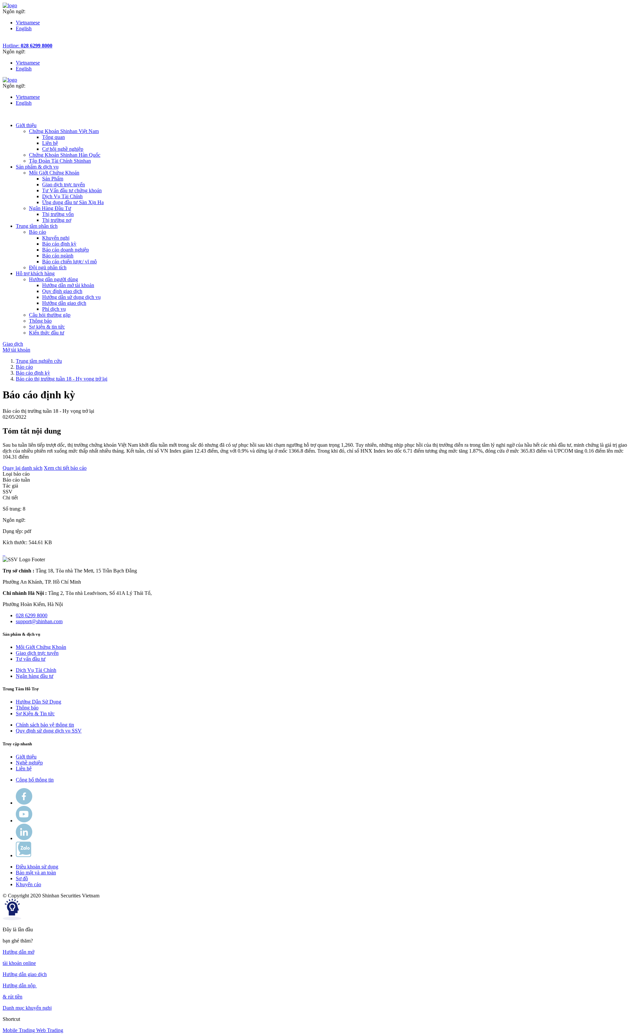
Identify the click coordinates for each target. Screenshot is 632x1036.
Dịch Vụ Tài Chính (62, 196)
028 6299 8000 (31, 615)
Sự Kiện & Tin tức (35, 713)
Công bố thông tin (35, 780)
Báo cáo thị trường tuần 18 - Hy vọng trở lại (61, 379)
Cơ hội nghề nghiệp (62, 149)
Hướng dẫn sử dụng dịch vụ (71, 297)
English (24, 28)
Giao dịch (13, 344)
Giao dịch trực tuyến (63, 184)
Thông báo (27, 707)
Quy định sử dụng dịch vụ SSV (49, 730)
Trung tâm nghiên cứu (39, 361)
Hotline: (27, 45)
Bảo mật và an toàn (36, 872)
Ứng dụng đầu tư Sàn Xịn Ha (73, 202)
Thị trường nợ (56, 220)
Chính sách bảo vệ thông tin (45, 725)
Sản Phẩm (52, 178)
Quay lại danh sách (22, 468)
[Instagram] (24, 838)
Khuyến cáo (28, 884)
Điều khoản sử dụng (37, 866)
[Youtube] (24, 820)
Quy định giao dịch (62, 291)
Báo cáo (24, 367)
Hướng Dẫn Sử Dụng (38, 701)
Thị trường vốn (58, 214)
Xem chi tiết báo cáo (65, 468)
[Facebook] (24, 803)
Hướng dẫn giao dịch (64, 303)
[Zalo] (23, 855)
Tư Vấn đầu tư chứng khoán (72, 190)
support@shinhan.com (39, 621)
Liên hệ (50, 143)
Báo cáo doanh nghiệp (65, 249)
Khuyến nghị (55, 238)
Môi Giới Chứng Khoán (41, 647)
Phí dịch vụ (54, 309)
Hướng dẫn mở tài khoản (68, 285)
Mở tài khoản (16, 350)
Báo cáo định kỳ (59, 244)
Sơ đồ (22, 878)
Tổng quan (53, 137)
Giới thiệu (26, 756)
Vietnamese (28, 22)
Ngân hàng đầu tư (34, 676)
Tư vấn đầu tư (30, 659)
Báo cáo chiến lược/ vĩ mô (69, 261)
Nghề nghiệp (29, 762)
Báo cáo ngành (57, 255)
